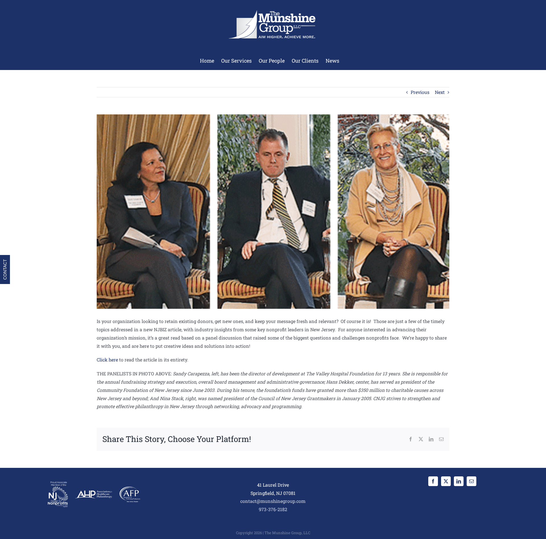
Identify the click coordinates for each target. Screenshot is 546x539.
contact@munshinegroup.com (272, 501)
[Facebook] (433, 481)
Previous (420, 92)
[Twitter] (446, 481)
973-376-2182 (273, 509)
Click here (107, 360)
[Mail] (471, 481)
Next (440, 92)
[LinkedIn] (459, 481)
